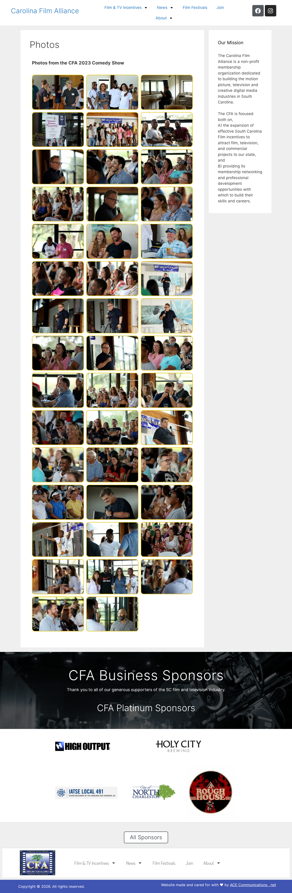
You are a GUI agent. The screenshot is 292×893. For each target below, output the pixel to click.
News (162, 7)
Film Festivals (195, 7)
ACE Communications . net (253, 885)
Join (220, 7)
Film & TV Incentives (123, 7)
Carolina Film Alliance (45, 11)
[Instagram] (270, 10)
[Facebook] (258, 10)
